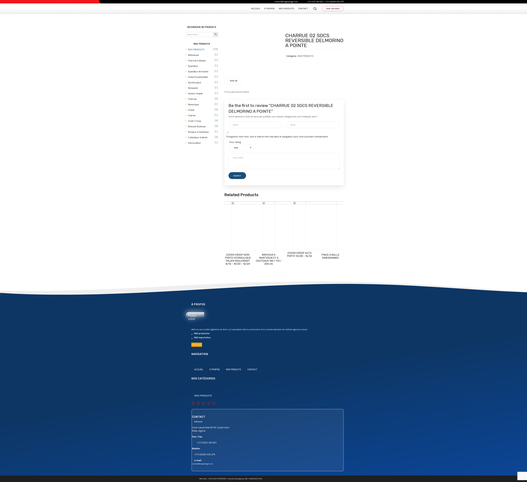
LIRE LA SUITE (197, 345)
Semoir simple (195, 93)
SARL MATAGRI (333, 9)
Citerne (192, 115)
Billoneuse (193, 55)
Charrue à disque (197, 60)
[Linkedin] (209, 403)
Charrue (192, 98)
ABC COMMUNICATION (253, 479)
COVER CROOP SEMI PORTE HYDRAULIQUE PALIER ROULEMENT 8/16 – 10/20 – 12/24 (238, 259)
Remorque (193, 104)
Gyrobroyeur (194, 82)
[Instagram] (203, 403)
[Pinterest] (214, 403)
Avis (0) (233, 80)
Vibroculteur (194, 142)
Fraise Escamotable (198, 77)
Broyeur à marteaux (198, 131)
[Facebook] (198, 403)
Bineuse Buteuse (197, 126)
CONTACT (252, 369)
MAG (201, 479)
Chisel (191, 109)
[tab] (233, 80)
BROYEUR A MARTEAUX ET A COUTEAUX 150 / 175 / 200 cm (268, 259)
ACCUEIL (198, 369)
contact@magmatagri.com (202, 464)
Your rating (235, 142)
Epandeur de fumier (198, 71)
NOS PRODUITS (305, 56)
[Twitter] (193, 403)
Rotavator (193, 88)
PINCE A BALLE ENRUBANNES (330, 256)
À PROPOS (214, 369)
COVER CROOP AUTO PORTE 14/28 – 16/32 (299, 255)
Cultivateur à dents (198, 137)
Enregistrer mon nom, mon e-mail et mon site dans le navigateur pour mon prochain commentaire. (277, 136)
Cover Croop (194, 120)
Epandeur (193, 66)
